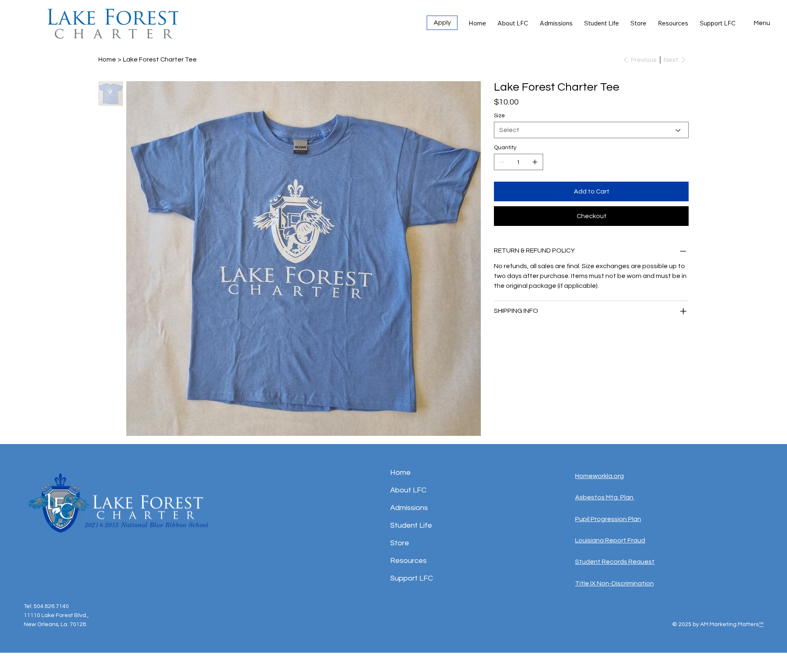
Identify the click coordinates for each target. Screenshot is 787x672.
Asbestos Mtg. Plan (605, 497)
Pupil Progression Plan (608, 519)
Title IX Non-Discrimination (614, 583)
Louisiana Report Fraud (610, 540)
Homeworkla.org (599, 476)
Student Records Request (615, 561)
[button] (761, 23)
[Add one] (535, 162)
